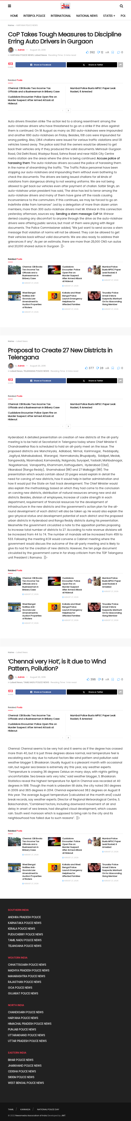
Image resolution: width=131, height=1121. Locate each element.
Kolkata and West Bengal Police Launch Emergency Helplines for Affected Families (72, 298)
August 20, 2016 (38, 49)
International (61, 16)
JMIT (63, 1115)
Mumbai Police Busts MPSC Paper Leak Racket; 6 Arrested (111, 271)
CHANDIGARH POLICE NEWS (25, 1012)
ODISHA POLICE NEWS (22, 1071)
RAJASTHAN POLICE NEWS (24, 982)
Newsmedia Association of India (31, 1115)
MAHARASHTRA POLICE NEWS (26, 976)
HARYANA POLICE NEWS (27, 25)
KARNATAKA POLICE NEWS (24, 923)
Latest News (41, 55)
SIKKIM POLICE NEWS (21, 1077)
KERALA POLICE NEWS (21, 929)
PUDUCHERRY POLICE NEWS (25, 934)
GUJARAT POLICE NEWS (23, 993)
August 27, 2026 (31, 283)
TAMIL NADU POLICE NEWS (36, 682)
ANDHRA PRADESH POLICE (24, 917)
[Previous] (62, 110)
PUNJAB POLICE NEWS (22, 1029)
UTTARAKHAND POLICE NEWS (26, 1035)
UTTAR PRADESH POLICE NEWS (27, 1041)
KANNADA (25, 1109)
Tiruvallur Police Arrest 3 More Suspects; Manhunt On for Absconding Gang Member (112, 298)
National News (87, 16)
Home (14, 16)
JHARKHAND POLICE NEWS (25, 1066)
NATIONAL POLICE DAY (48, 1109)
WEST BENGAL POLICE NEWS (26, 1083)
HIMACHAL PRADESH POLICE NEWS (29, 1024)
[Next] (68, 110)
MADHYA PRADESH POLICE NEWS (28, 970)
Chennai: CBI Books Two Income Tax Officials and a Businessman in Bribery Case (34, 89)
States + (109, 16)
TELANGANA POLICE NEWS (36, 371)
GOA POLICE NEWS (20, 988)
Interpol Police (34, 16)
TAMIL (11, 1109)
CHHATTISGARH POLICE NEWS (27, 965)
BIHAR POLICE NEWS (20, 1060)
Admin (21, 49)
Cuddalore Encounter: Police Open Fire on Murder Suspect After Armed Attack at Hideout (32, 100)
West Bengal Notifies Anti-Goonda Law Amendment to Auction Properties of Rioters (32, 300)
